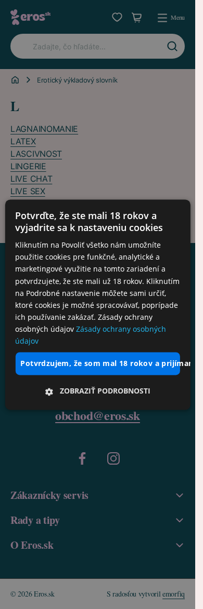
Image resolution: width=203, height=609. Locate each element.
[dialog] (97, 304)
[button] (97, 391)
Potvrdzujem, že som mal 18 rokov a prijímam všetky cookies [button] (100, 364)
